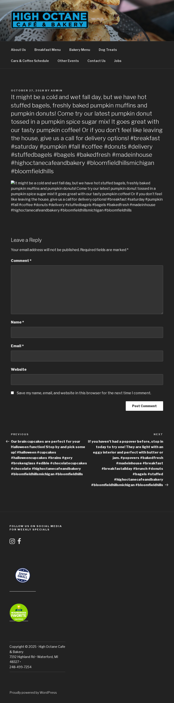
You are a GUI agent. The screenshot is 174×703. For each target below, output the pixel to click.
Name (17, 322)
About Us (18, 50)
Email (17, 346)
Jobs (117, 61)
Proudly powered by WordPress (33, 692)
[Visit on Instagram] (12, 542)
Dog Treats (108, 50)
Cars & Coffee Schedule (30, 61)
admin (57, 90)
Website (19, 369)
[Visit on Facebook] (19, 542)
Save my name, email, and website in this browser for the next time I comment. (84, 393)
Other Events (68, 61)
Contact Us (96, 61)
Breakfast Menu (47, 50)
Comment (21, 261)
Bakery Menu (79, 50)
